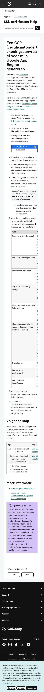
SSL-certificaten (20, 17)
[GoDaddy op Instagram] (10, 646)
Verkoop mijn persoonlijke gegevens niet (22, 659)
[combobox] (19, 28)
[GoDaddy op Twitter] (22, 646)
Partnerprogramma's (11, 607)
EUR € (36, 639)
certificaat (23, 74)
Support (5, 595)
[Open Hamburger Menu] (3, 4)
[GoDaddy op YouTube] (28, 646)
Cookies (33, 654)
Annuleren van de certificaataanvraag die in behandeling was (22, 496)
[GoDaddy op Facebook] (4, 646)
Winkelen (6, 620)
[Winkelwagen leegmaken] (39, 4)
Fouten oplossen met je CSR (23, 488)
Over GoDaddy (8, 589)
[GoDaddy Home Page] (12, 629)
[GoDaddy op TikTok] (16, 646)
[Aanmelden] (34, 4)
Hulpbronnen (7, 601)
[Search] (37, 28)
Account (5, 614)
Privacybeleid (22, 654)
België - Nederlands (10, 639)
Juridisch (11, 654)
